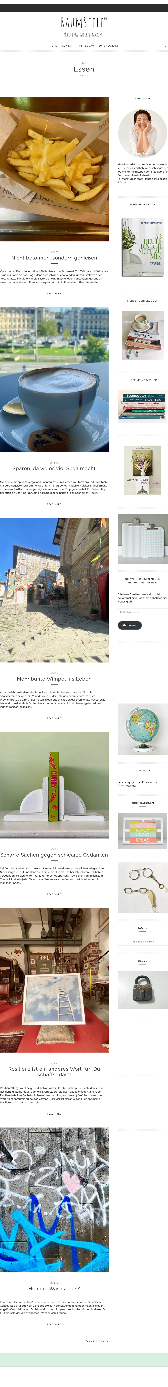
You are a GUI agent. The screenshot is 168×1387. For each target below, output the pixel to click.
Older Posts (97, 1340)
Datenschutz (108, 45)
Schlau (54, 463)
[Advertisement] (143, 668)
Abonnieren (129, 625)
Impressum (86, 45)
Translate (130, 785)
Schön (54, 673)
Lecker (54, 252)
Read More (54, 293)
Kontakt (68, 45)
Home (53, 45)
